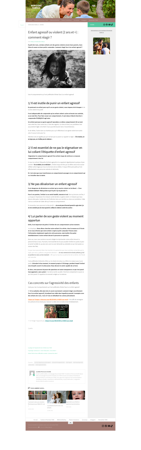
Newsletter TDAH (93, 20)
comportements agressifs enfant (58, 362)
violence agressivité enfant (41, 364)
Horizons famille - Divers (36, 24)
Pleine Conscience (66, 20)
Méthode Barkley (54, 20)
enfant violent (31, 364)
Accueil (30, 20)
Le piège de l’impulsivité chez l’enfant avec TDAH (40, 348)
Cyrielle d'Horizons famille (37, 41)
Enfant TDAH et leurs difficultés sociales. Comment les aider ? (43, 353)
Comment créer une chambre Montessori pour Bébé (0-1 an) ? (36, 404)
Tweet (22, 25)
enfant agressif (69, 362)
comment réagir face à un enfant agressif (43, 362)
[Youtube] (109, 25)
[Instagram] (104, 25)
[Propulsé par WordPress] (38, 427)
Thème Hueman (48, 427)
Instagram (84, 20)
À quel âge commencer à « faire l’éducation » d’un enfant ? (42, 350)
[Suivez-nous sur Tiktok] (112, 25)
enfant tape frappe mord (78, 362)
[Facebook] (107, 25)
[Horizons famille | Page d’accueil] (36, 6)
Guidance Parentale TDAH (41, 20)
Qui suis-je (76, 20)
